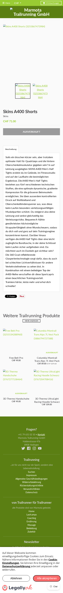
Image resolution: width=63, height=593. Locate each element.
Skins (5, 116)
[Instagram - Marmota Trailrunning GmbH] (34, 448)
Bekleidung (31, 528)
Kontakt (41, 434)
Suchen (31, 472)
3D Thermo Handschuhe (16, 398)
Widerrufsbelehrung (31, 482)
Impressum (31, 475)
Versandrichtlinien (31, 489)
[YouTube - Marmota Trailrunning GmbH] (40, 448)
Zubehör (31, 531)
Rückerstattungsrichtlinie (31, 485)
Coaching (31, 518)
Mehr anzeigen (31, 321)
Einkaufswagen (52, 3)
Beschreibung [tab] (10, 149)
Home (31, 511)
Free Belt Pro (16, 357)
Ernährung (31, 521)
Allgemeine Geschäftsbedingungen (31, 478)
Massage (32, 525)
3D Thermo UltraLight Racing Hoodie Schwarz (47, 400)
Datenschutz (31, 492)
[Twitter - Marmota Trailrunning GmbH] (23, 448)
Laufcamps (31, 514)
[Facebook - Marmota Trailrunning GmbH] (29, 448)
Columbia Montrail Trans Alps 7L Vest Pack (46, 359)
